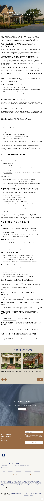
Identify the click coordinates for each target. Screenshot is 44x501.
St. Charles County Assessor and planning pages (10, 148)
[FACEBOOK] (13, 475)
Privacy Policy (31, 438)
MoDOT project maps (5, 68)
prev (2, 379)
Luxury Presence (26, 494)
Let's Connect (37, 471)
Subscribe (34, 442)
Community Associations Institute (11, 141)
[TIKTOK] (28, 475)
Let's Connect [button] (22, 409)
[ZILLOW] (25, 475)
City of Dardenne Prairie (29, 145)
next (5, 379)
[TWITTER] (22, 475)
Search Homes (18, 471)
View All (39, 379)
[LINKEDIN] (19, 475)
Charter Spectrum (12, 172)
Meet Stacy (10, 471)
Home (4, 471)
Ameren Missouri (10, 163)
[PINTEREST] (31, 475)
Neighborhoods (28, 471)
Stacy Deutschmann (16, 287)
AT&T (19, 172)
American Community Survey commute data (30, 63)
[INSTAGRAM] (16, 475)
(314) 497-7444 (4, 465)
